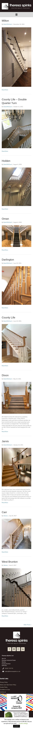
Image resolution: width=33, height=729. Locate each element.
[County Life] (16, 343)
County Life (8, 317)
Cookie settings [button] (23, 723)
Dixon (5, 375)
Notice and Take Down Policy (8, 684)
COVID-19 (3, 692)
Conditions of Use (5, 689)
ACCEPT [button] (16, 726)
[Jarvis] (16, 467)
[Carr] (16, 533)
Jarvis (5, 441)
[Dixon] (16, 397)
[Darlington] (16, 285)
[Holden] (16, 186)
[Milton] (16, 57)
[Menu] (16, 14)
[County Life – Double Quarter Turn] (16, 128)
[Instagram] (18, 649)
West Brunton (10, 561)
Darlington (8, 259)
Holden (6, 160)
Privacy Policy (4, 682)
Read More (5, 89)
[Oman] (16, 236)
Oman (5, 218)
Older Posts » (27, 624)
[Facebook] (9, 649)
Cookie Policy (3, 687)
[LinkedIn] (23, 649)
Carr (4, 512)
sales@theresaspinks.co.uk (12, 671)
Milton (5, 20)
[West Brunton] (16, 587)
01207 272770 (9, 668)
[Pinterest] (14, 649)
